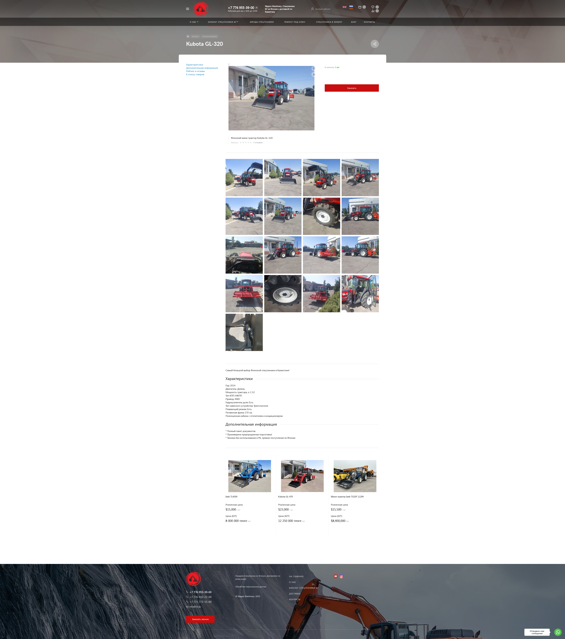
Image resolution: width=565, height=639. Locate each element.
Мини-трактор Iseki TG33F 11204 (347, 496)
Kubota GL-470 (285, 496)
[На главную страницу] (200, 8)
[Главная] (188, 36)
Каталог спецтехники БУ (304, 587)
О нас (292, 582)
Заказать (351, 87)
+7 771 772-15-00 (200, 602)
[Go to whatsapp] (558, 632)
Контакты (294, 599)
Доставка (294, 593)
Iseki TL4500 (231, 496)
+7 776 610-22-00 (200, 597)
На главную (296, 576)
